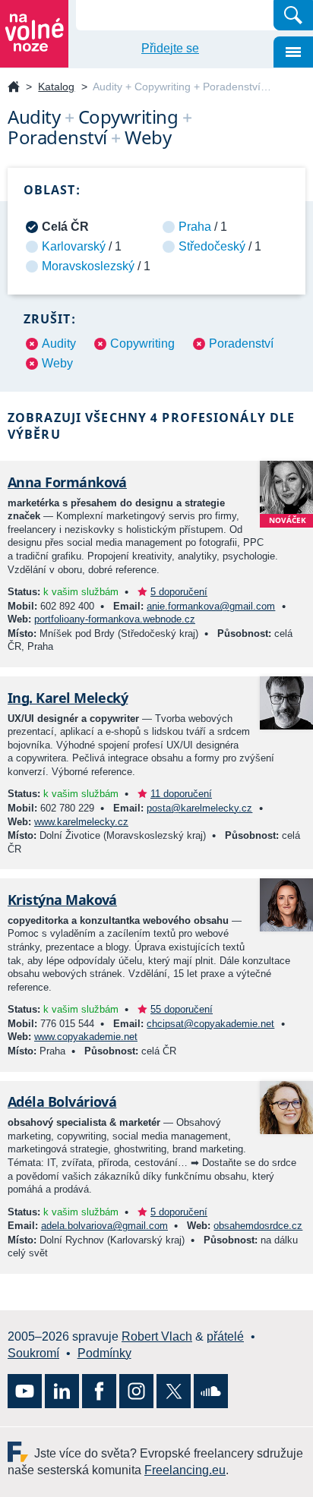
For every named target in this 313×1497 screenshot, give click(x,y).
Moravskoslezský (88, 266)
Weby (57, 363)
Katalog (56, 86)
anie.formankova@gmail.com (211, 606)
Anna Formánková (67, 482)
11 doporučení (181, 793)
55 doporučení (181, 1009)
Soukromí (33, 1353)
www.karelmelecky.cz (81, 821)
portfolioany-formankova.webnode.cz (114, 619)
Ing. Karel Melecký (68, 698)
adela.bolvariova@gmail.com (104, 1225)
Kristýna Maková (62, 899)
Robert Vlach (157, 1336)
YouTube (25, 1391)
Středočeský (212, 246)
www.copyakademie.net (86, 1036)
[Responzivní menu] (293, 52)
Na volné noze (14, 87)
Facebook (99, 1391)
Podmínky (104, 1353)
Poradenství (241, 343)
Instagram (136, 1391)
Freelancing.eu (21, 1452)
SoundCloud (211, 1391)
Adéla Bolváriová (62, 1101)
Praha (195, 226)
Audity (59, 343)
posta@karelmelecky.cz (199, 808)
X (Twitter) (173, 1391)
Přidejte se (170, 48)
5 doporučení (178, 591)
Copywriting (142, 343)
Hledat (293, 15)
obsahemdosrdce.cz (257, 1225)
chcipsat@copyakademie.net (210, 1023)
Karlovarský (74, 246)
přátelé (225, 1336)
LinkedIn (62, 1391)
